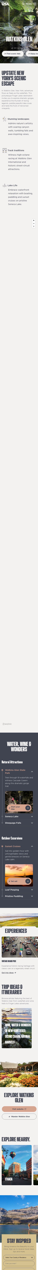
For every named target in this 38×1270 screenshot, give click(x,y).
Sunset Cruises (12, 846)
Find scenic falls (13, 54)
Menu (29, 4)
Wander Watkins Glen (20, 1116)
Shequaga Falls (13, 822)
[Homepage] (5, 5)
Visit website (18, 1109)
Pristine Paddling (14, 896)
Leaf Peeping (12, 889)
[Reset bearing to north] (33, 226)
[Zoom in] (33, 220)
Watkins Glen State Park (15, 771)
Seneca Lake (11, 816)
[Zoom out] (33, 223)
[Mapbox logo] (7, 724)
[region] (19, 472)
